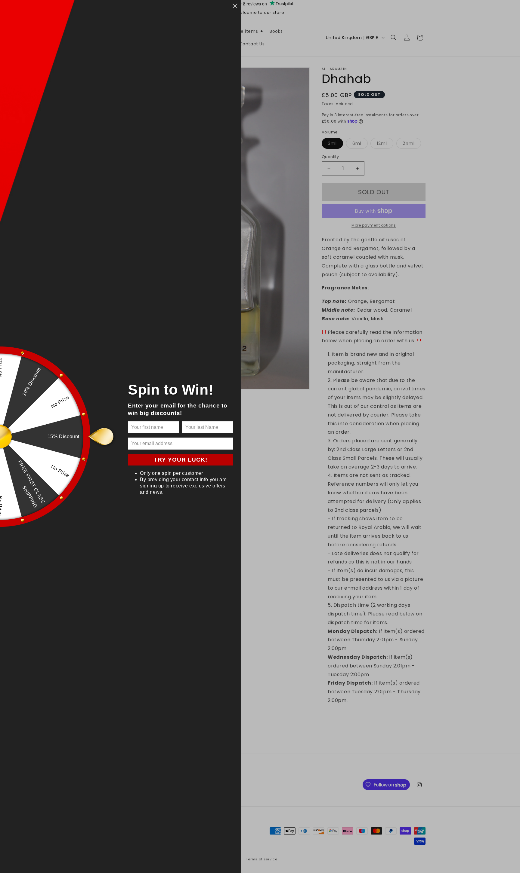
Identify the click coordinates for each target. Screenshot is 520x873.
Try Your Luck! (180, 459)
